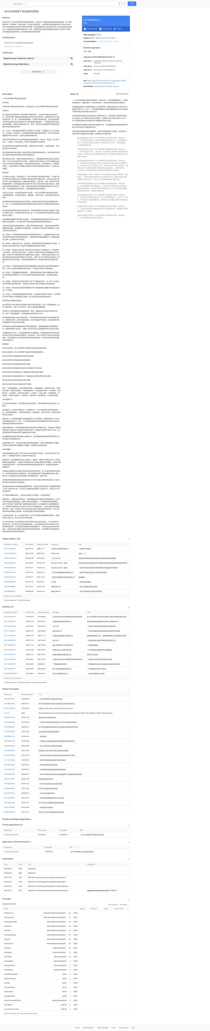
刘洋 (108, 38)
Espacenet (97, 86)
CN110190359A (9, 617)
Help (133, 1028)
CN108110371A (9, 793)
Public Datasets (102, 1028)
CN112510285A (9, 798)
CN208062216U (9, 736)
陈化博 (103, 38)
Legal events (115, 81)
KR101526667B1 (9, 708)
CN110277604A (9, 760)
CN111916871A (9, 636)
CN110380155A (9, 784)
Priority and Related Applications (103, 83)
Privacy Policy (123, 1028)
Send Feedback (88, 1028)
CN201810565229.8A (11, 835)
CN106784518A (9, 582)
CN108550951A (9, 699)
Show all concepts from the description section (20, 1013)
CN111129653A (9, 631)
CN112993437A (9, 650)
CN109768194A (9, 774)
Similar (118, 29)
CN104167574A (9, 755)
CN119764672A (9, 669)
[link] (18, 43)
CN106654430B (9, 722)
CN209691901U (9, 788)
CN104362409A (9, 568)
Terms (113, 1028)
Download (114, 904)
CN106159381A (9, 577)
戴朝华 (92, 38)
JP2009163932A (10, 553)
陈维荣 (112, 38)
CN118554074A (9, 664)
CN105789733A (9, 765)
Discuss (116, 86)
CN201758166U (9, 807)
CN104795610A (9, 572)
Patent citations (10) (94, 81)
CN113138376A (9, 659)
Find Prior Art (106, 29)
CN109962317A (9, 741)
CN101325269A (9, 549)
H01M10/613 (11, 43)
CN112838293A (9, 640)
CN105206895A (9, 750)
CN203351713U (9, 717)
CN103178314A (9, 558)
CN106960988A (9, 586)
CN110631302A (9, 626)
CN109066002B (9, 727)
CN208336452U (9, 591)
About (77, 1028)
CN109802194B (9, 703)
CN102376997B (9, 732)
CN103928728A (9, 563)
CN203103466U (9, 812)
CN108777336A (9, 779)
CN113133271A (9, 654)
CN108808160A (9, 803)
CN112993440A (9, 645)
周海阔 (98, 38)
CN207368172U (9, 769)
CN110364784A (9, 621)
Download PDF (91, 29)
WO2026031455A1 (10, 673)
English (98, 35)
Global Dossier (107, 86)
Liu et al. (7, 713)
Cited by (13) (106, 81)
